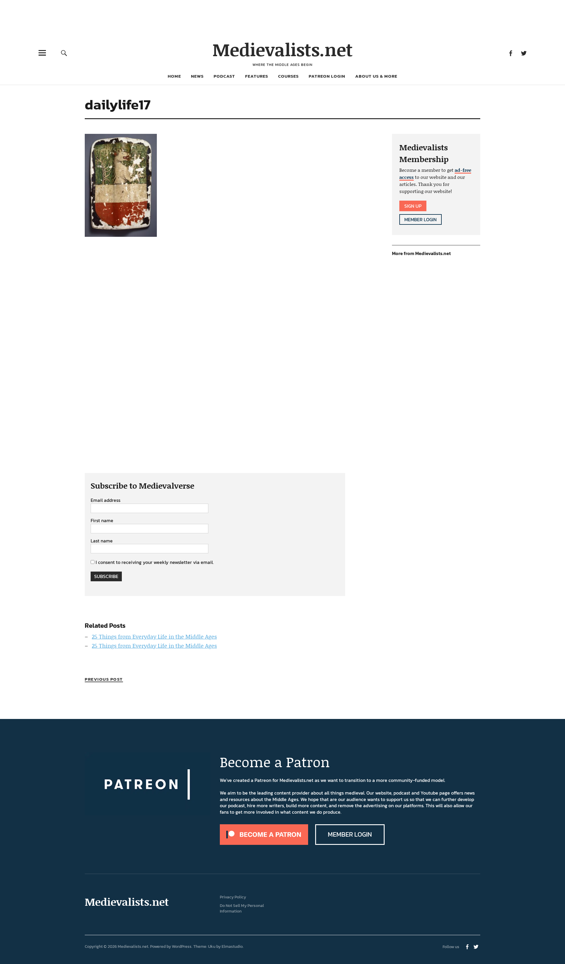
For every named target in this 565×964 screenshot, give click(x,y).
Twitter (523, 52)
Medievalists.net (282, 49)
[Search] (64, 52)
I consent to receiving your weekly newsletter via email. (155, 562)
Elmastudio (232, 946)
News (197, 76)
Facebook (510, 52)
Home (174, 76)
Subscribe (106, 576)
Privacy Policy (233, 897)
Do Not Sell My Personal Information (242, 908)
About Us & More (376, 76)
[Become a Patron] (264, 843)
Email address (105, 500)
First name (102, 520)
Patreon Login (327, 76)
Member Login (420, 219)
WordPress (182, 946)
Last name (102, 541)
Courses (288, 76)
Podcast (224, 76)
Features (256, 76)
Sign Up (412, 205)
